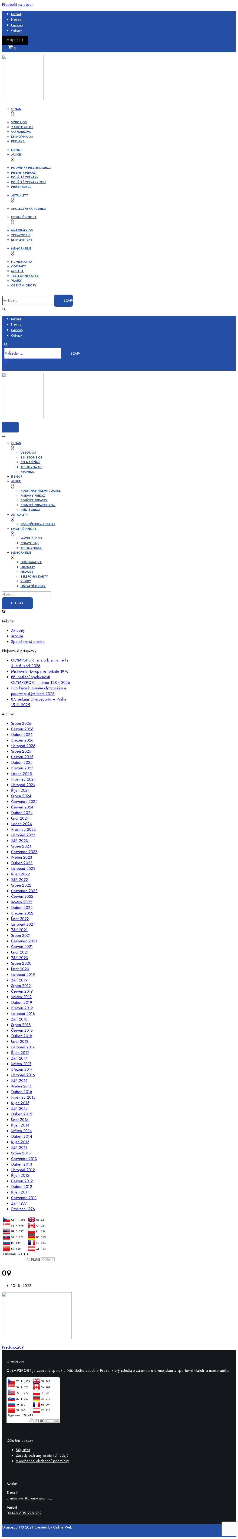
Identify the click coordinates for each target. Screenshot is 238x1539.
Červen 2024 (22, 807)
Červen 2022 (22, 896)
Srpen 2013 (21, 1153)
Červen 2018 (22, 1030)
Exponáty (17, 25)
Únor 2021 (20, 952)
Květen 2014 (21, 1130)
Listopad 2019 (23, 974)
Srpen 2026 (21, 723)
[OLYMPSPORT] (23, 98)
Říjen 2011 (20, 1192)
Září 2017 (19, 1058)
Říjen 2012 (20, 1175)
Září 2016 (19, 1080)
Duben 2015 (21, 1114)
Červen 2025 (22, 757)
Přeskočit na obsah (17, 4)
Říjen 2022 (20, 874)
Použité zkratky (24, 177)
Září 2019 (19, 980)
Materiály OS (22, 230)
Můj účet (15, 40)
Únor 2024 (20, 818)
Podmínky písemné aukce (31, 168)
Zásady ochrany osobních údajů (42, 1455)
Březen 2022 (22, 913)
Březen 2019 (22, 1008)
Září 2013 (19, 1147)
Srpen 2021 (21, 935)
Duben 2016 (21, 1091)
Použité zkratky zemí (28, 182)
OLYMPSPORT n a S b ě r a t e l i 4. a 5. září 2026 (39, 663)
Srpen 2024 (21, 796)
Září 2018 (19, 1019)
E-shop (16, 150)
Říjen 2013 (20, 1142)
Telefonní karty (25, 276)
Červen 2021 (22, 946)
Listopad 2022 (23, 868)
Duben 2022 (22, 907)
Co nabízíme (21, 132)
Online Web (62, 1527)
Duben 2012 (21, 1186)
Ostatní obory (23, 285)
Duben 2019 (21, 1002)
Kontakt (16, 14)
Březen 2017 (22, 1069)
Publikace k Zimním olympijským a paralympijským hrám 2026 (38, 690)
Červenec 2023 (24, 851)
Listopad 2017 (23, 1047)
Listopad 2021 (23, 924)
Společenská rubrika (28, 208)
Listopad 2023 (23, 835)
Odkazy (16, 30)
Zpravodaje (20, 235)
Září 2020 (19, 958)
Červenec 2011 (23, 1197)
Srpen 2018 (21, 1024)
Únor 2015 (20, 1119)
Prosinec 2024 (23, 779)
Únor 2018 (20, 1041)
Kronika (18, 141)
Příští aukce (21, 187)
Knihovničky (21, 240)
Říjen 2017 (20, 1052)
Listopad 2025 (23, 745)
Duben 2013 (21, 1164)
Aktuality (18, 630)
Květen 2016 (21, 1086)
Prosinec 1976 (23, 1209)
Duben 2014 (21, 1136)
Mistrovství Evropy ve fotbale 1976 (40, 671)
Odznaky (18, 266)
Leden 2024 (21, 824)
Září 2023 (19, 840)
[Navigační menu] (3, 436)
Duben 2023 (22, 863)
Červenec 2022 (24, 891)
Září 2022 (19, 879)
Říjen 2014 (20, 1125)
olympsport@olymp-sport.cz (29, 1498)
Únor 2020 (20, 969)
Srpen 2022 (21, 885)
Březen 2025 (22, 768)
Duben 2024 (22, 812)
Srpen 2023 (21, 846)
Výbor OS (19, 122)
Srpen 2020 (21, 963)
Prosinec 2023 (23, 829)
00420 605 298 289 (24, 1513)
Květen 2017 (21, 1064)
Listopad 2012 (23, 1170)
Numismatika (21, 261)
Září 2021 (19, 930)
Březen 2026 (22, 740)
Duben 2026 (22, 734)
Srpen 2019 (21, 985)
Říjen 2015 (20, 1103)
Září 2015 (19, 1108)
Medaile (17, 271)
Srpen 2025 (21, 751)
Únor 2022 (20, 918)
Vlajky (16, 280)
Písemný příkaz (23, 172)
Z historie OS (22, 127)
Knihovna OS (22, 136)
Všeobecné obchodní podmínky (42, 1461)
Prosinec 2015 (23, 1097)
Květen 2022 (21, 902)
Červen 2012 (22, 1181)
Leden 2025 (21, 773)
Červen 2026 (22, 729)
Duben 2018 (21, 1036)
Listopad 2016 (23, 1075)
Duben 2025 (22, 762)
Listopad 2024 (23, 785)
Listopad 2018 (23, 1013)
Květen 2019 (21, 997)
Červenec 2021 (24, 941)
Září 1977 (19, 1203)
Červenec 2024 (24, 801)
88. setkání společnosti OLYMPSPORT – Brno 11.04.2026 (40, 679)
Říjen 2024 (20, 790)
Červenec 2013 (24, 1158)
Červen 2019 (22, 991)
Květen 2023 (21, 857)
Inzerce (16, 19)
